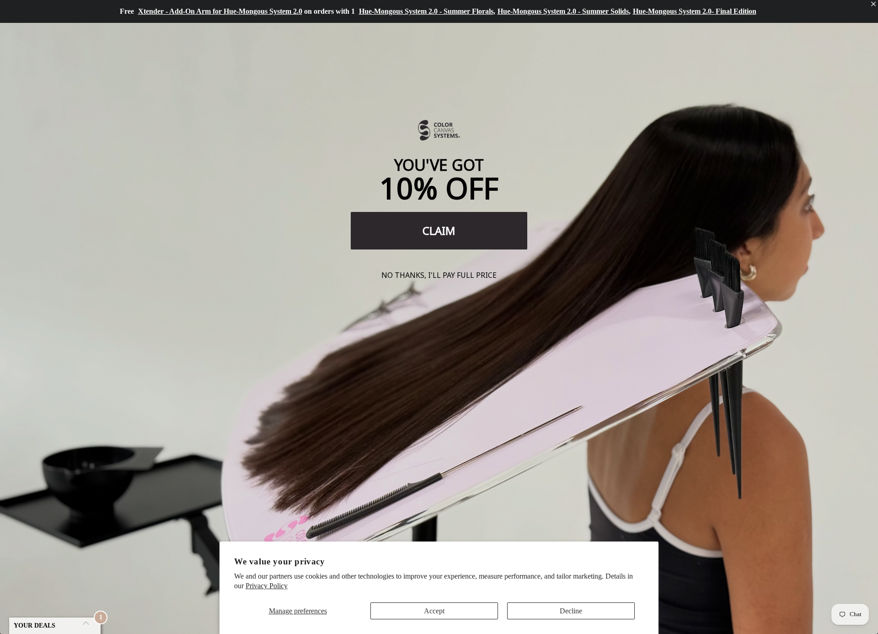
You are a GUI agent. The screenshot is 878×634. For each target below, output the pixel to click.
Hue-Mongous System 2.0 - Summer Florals (426, 11)
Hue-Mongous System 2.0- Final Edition (694, 11)
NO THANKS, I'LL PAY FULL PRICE (439, 275)
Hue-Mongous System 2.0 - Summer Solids (563, 11)
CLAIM (439, 230)
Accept (434, 611)
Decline (571, 611)
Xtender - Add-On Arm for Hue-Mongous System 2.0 (220, 11)
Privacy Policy (267, 586)
